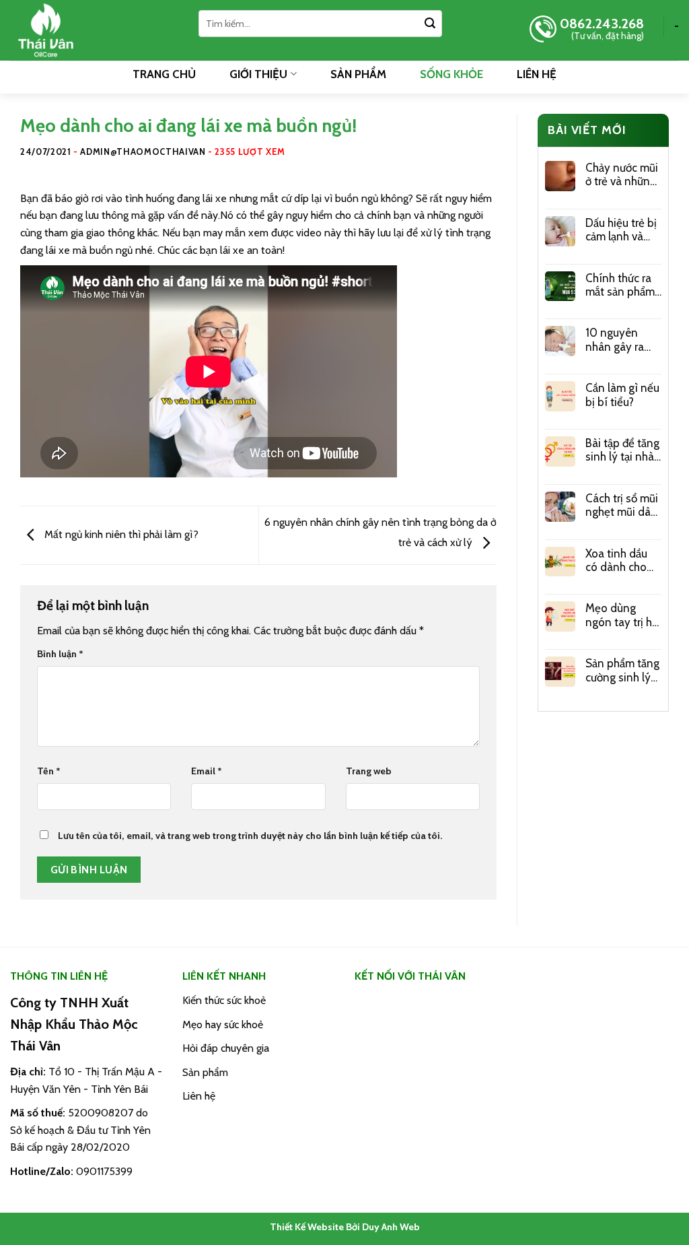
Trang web (369, 771)
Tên (49, 771)
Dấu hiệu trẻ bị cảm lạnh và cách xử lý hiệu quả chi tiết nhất (621, 230)
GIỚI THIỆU (258, 74)
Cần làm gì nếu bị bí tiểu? (622, 394)
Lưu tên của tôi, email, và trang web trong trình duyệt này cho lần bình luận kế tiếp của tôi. (250, 836)
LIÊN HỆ (536, 74)
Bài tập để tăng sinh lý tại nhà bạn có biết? (622, 450)
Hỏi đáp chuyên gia (225, 1048)
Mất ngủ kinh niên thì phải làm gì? (120, 534)
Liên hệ (198, 1095)
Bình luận (60, 654)
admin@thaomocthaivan (142, 151)
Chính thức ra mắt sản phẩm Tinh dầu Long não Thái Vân (621, 285)
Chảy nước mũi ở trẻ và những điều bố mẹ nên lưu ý (621, 175)
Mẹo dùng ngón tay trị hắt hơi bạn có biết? (623, 615)
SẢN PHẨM (358, 74)
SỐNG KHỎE (451, 74)
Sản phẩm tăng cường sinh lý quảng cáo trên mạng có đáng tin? (622, 670)
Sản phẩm (205, 1072)
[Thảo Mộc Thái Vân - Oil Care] (94, 30)
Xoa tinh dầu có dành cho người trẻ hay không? (617, 560)
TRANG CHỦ (164, 74)
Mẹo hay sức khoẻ (222, 1024)
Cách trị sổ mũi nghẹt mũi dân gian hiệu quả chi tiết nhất (621, 505)
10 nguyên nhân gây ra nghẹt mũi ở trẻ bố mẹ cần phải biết (622, 340)
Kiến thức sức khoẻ (224, 1000)
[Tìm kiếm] (430, 23)
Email (206, 771)
